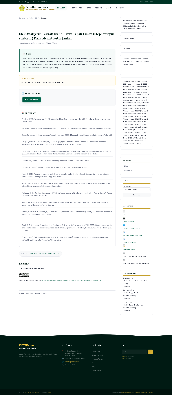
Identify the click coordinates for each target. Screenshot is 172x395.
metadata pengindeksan (131, 228)
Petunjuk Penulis (97, 359)
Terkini (98, 8)
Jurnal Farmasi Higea (32, 392)
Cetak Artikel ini (128, 221)
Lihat (126, 166)
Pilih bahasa (127, 186)
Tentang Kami (76, 8)
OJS (49, 392)
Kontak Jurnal (96, 370)
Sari (124, 215)
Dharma (43, 18)
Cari (89, 8)
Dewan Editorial (97, 355)
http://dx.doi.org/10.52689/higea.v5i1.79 (42, 253)
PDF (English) (31, 99)
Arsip (108, 8)
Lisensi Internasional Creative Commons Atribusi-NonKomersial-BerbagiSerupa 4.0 (71, 281)
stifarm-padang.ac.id (72, 362)
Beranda (61, 8)
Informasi (120, 8)
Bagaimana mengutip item (132, 235)
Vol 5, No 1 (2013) (33, 18)
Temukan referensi (130, 242)
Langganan (128, 170)
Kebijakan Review (129, 249)
